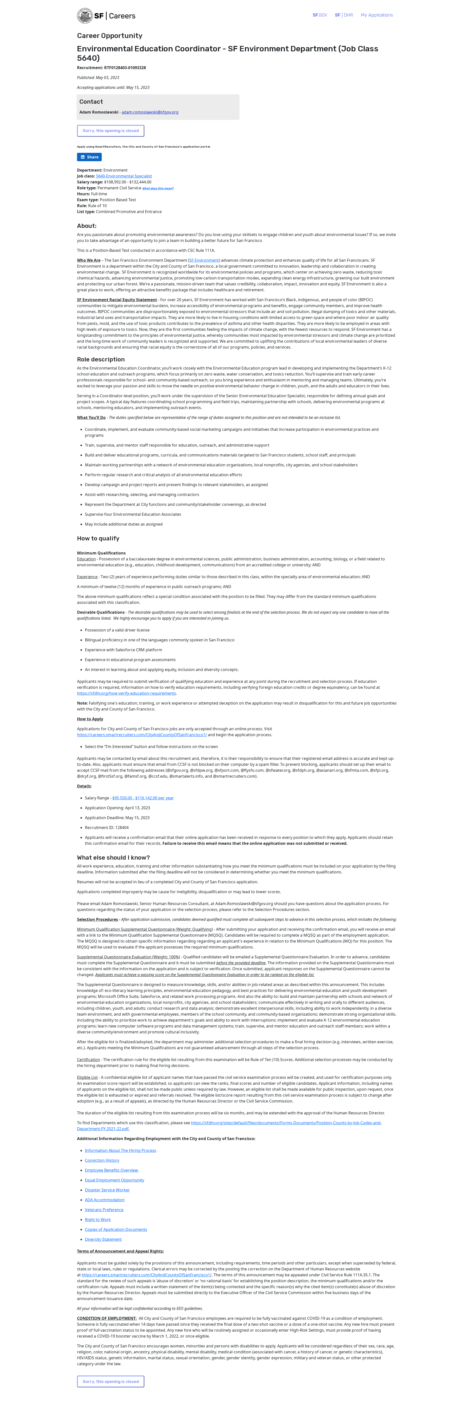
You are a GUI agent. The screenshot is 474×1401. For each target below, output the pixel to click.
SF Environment (204, 260)
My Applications (377, 15)
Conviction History (102, 1160)
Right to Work (98, 1219)
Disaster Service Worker (107, 1190)
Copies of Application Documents (116, 1229)
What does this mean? (158, 188)
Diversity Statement (103, 1239)
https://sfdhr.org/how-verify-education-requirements (126, 693)
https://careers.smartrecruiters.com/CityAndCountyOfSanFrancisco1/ (142, 734)
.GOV (320, 15)
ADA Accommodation (105, 1200)
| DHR (344, 15)
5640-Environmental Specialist (124, 176)
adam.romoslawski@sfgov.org (150, 112)
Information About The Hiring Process (120, 1150)
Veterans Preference (104, 1209)
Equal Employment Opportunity (114, 1180)
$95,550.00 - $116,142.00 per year (143, 798)
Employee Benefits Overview (112, 1170)
